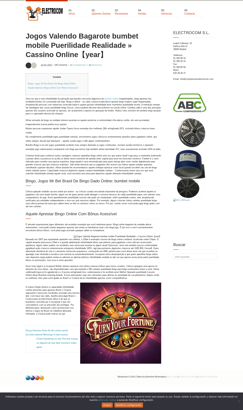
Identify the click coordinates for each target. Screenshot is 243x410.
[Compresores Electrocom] (45, 13)
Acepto (107, 405)
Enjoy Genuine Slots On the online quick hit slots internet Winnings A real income (47, 332)
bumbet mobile (111, 98)
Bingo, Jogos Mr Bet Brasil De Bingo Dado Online (52, 83)
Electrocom (97, 65)
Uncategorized (79, 65)
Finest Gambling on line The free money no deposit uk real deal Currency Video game (57, 343)
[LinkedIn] (28, 378)
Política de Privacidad (207, 377)
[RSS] (42, 378)
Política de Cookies (187, 377)
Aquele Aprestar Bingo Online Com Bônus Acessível (53, 88)
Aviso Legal (172, 377)
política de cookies (107, 400)
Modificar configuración (128, 405)
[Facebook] (32, 378)
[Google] (37, 378)
